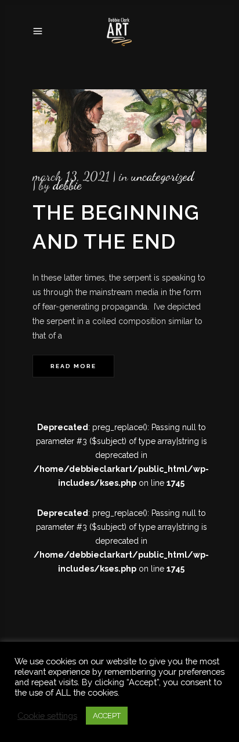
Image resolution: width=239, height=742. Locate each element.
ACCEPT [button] (107, 715)
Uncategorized (162, 176)
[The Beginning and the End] (119, 120)
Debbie (67, 184)
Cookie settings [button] (47, 716)
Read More (73, 366)
